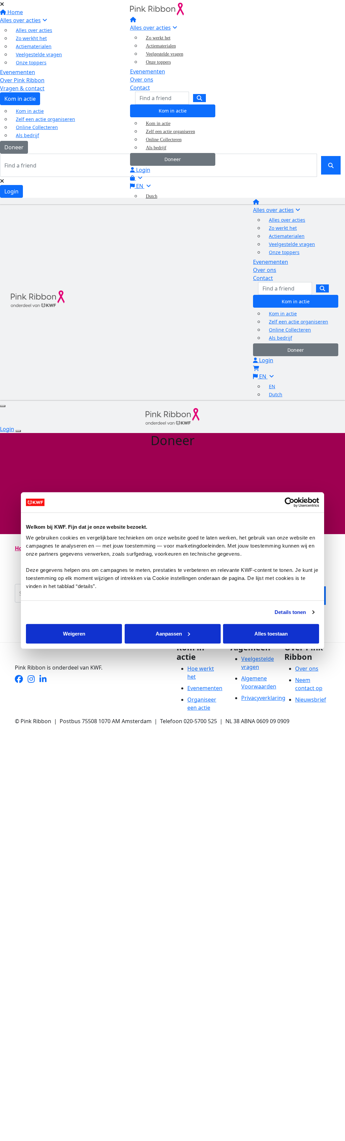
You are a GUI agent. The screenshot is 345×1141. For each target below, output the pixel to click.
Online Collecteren (164, 139)
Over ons (141, 79)
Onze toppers (158, 62)
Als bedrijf (156, 147)
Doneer (172, 159)
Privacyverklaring (263, 698)
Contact (140, 87)
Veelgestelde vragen (164, 54)
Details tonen (290, 612)
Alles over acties (150, 27)
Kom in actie (173, 110)
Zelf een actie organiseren (170, 131)
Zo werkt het (158, 37)
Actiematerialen (161, 46)
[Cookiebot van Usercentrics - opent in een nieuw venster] (289, 502)
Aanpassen (169, 633)
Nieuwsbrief (310, 699)
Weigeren (74, 633)
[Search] (199, 98)
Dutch (151, 196)
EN (140, 186)
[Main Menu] (2, 406)
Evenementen (147, 71)
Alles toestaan (271, 633)
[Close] (18, 431)
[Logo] (157, 8)
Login (142, 170)
